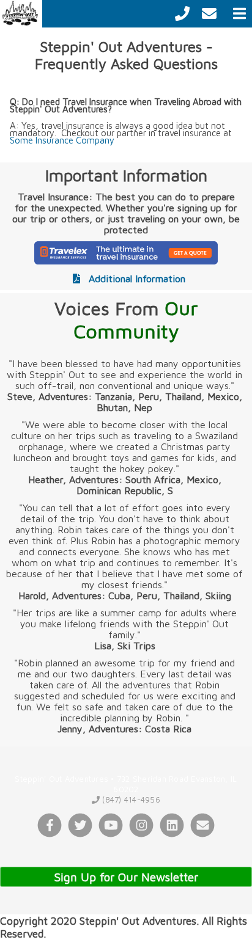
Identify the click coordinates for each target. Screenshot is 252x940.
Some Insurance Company (62, 140)
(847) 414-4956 (130, 799)
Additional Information (135, 278)
